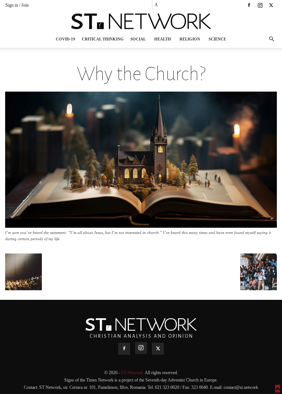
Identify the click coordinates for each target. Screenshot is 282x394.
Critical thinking (103, 39)
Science (217, 39)
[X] (270, 5)
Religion (190, 39)
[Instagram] (259, 5)
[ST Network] (141, 21)
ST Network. (133, 372)
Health (162, 39)
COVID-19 (65, 39)
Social (138, 39)
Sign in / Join (17, 5)
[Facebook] (248, 5)
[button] (271, 39)
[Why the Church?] (141, 226)
